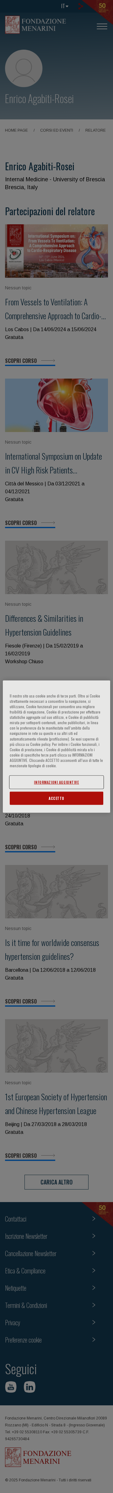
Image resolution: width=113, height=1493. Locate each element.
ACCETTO (56, 798)
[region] (56, 747)
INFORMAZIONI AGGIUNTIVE (56, 782)
